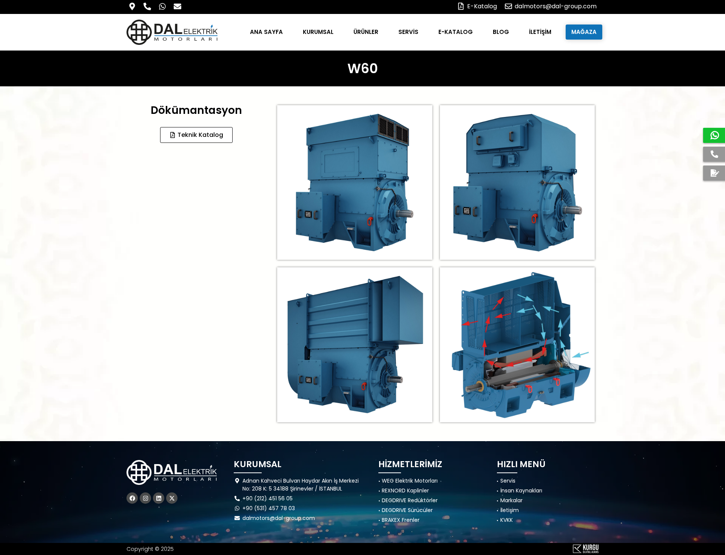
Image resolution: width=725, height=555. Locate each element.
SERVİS (408, 32)
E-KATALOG (455, 32)
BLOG (501, 32)
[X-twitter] (171, 498)
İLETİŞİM (540, 32)
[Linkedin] (158, 498)
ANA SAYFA (266, 32)
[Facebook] (132, 498)
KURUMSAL (318, 32)
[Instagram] (145, 498)
